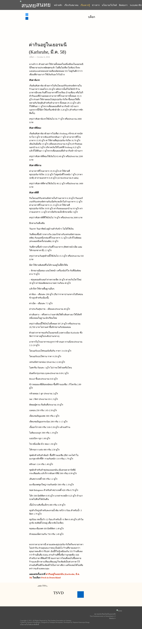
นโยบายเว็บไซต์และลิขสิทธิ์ (29, 624)
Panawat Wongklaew (33, 622)
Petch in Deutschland (51, 577)
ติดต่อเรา (123, 5)
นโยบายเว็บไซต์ (109, 5)
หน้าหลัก (58, 5)
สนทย (43, 4)
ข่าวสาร (96, 5)
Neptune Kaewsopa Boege (81, 622)
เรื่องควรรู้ (85, 5)
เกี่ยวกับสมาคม (71, 5)
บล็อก (31, 57)
